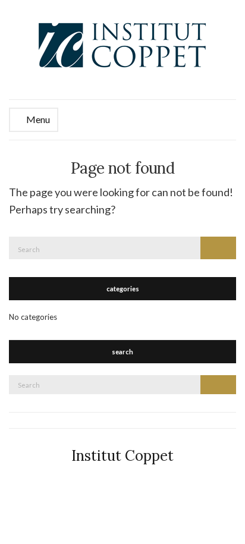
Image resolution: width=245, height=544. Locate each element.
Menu (37, 119)
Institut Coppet (122, 455)
